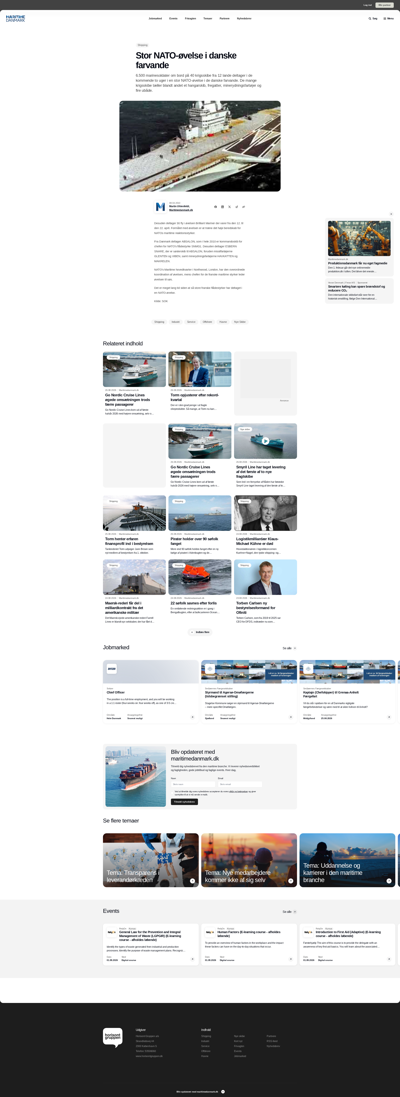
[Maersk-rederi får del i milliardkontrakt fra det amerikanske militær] (134, 591)
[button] (391, 214)
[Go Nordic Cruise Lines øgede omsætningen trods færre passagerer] (134, 384)
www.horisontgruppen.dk (149, 1056)
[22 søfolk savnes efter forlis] (199, 586)
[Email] (236, 207)
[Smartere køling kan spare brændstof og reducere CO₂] (359, 291)
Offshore (205, 1051)
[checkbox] (172, 793)
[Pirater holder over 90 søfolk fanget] (199, 525)
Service (205, 1046)
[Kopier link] (243, 207)
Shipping (206, 1036)
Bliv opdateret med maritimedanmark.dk (198, 1091)
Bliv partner (385, 5)
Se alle (287, 648)
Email (220, 778)
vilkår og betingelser (238, 791)
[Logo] (15, 18)
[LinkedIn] (222, 207)
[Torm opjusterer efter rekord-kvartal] (199, 381)
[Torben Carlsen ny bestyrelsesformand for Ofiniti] (265, 591)
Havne (204, 1056)
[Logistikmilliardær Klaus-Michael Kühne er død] (265, 525)
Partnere (271, 1036)
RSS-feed (272, 1041)
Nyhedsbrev (273, 1046)
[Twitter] (230, 207)
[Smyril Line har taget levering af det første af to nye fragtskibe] (265, 455)
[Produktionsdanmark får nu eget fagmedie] (359, 247)
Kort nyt (238, 1041)
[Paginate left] (105, 692)
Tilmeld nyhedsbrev (184, 801)
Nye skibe (239, 1036)
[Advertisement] (265, 378)
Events (238, 1051)
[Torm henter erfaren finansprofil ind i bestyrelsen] (134, 525)
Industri (205, 1041)
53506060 (150, 1051)
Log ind (368, 5)
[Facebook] (216, 207)
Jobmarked (240, 1056)
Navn (173, 778)
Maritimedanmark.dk (181, 210)
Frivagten (239, 1046)
